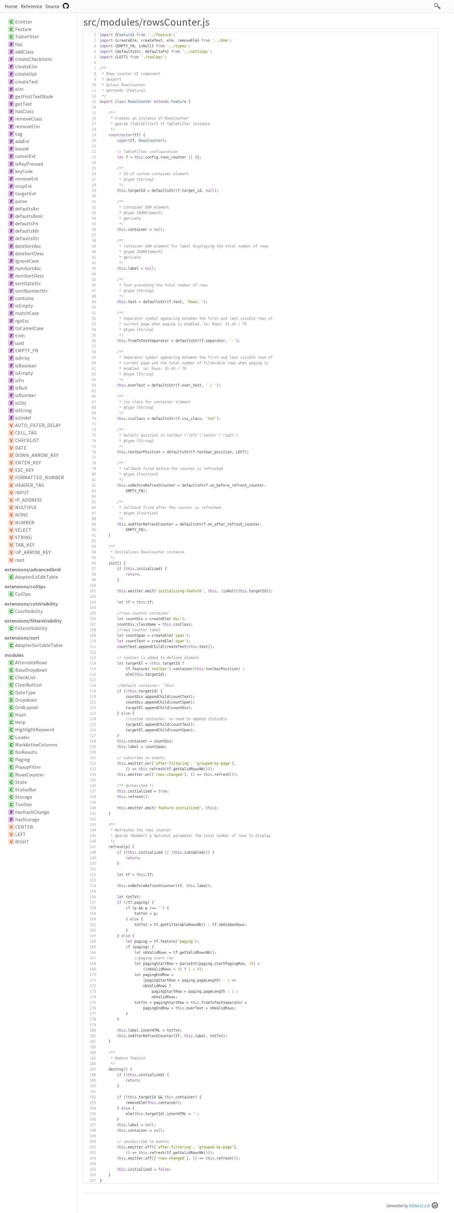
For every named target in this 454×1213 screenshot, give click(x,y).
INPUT (22, 492)
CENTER (24, 827)
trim (20, 335)
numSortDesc (29, 276)
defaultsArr (27, 208)
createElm (26, 66)
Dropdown (26, 700)
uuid (19, 343)
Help (20, 722)
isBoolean (25, 365)
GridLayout (26, 707)
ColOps (23, 594)
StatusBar (25, 789)
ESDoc (419, 1205)
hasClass (24, 111)
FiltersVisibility (31, 628)
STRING (23, 537)
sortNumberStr (31, 291)
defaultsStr (27, 238)
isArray (22, 358)
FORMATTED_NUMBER (39, 477)
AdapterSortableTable (39, 645)
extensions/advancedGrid (33, 569)
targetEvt (25, 193)
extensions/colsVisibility (31, 604)
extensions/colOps (25, 586)
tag (19, 134)
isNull (21, 388)
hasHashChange (32, 812)
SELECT (23, 530)
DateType (25, 692)
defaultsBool (29, 216)
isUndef (23, 418)
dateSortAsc (28, 246)
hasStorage (27, 819)
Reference (31, 6)
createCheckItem (33, 59)
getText (23, 104)
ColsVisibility (29, 611)
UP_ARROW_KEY (33, 552)
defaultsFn (26, 223)
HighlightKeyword (34, 729)
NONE (21, 515)
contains (24, 298)
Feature (23, 29)
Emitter (23, 22)
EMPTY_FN (26, 350)
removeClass (28, 119)
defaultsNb (27, 231)
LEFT (20, 834)
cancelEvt (25, 156)
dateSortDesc (29, 253)
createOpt (26, 74)
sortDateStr (28, 283)
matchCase (27, 313)
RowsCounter (29, 774)
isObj (20, 403)
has (19, 44)
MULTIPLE (26, 507)
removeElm (27, 126)
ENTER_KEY (28, 462)
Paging (22, 759)
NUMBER (24, 522)
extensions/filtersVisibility (33, 621)
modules (14, 655)
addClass (24, 52)
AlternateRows (31, 662)
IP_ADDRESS (28, 500)
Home (11, 6)
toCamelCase (29, 328)
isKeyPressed (29, 164)
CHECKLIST (27, 440)
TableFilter (27, 36)
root (20, 560)
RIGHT (22, 842)
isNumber (25, 395)
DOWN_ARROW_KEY (36, 455)
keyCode (24, 171)
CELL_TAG (26, 432)
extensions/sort (22, 638)
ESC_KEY (24, 470)
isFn (19, 380)
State (21, 782)
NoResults (26, 752)
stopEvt (23, 186)
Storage (23, 797)
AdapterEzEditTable (36, 577)
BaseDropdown (31, 670)
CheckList (25, 677)
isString (23, 410)
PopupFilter (28, 767)
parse (21, 201)
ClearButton (28, 685)
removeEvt (26, 178)
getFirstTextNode (34, 96)
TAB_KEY (24, 545)
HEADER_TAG (29, 485)
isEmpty (24, 305)
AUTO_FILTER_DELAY (38, 425)
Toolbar (23, 804)
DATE (21, 448)
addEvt (22, 141)
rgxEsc (22, 321)
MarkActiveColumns (36, 745)
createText (26, 81)
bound (21, 149)
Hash (20, 715)
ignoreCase (27, 261)
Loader (22, 737)
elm (19, 89)
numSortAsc (28, 268)
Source (52, 6)
